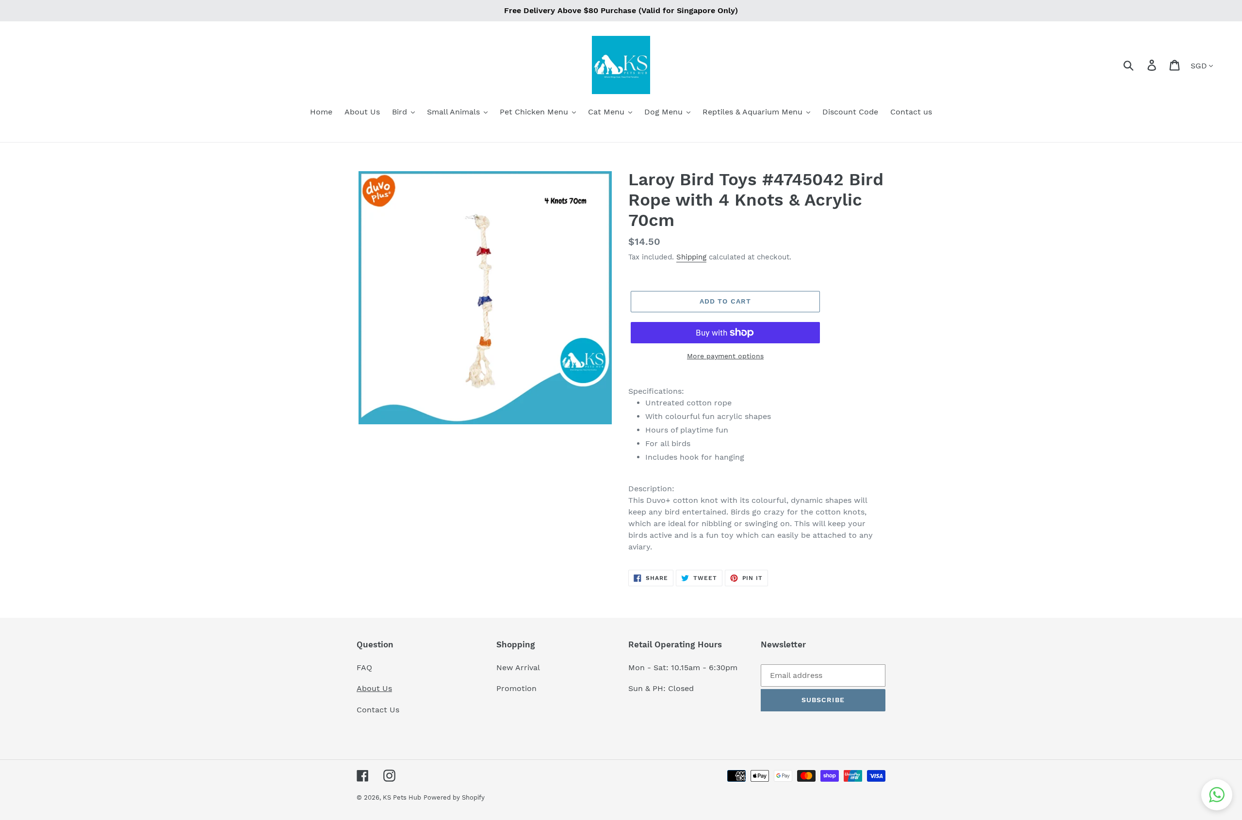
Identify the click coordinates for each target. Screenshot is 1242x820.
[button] (1216, 794)
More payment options (725, 356)
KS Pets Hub (402, 797)
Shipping (691, 257)
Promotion (517, 688)
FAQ (364, 667)
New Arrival (519, 667)
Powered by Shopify (454, 797)
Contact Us (378, 709)
